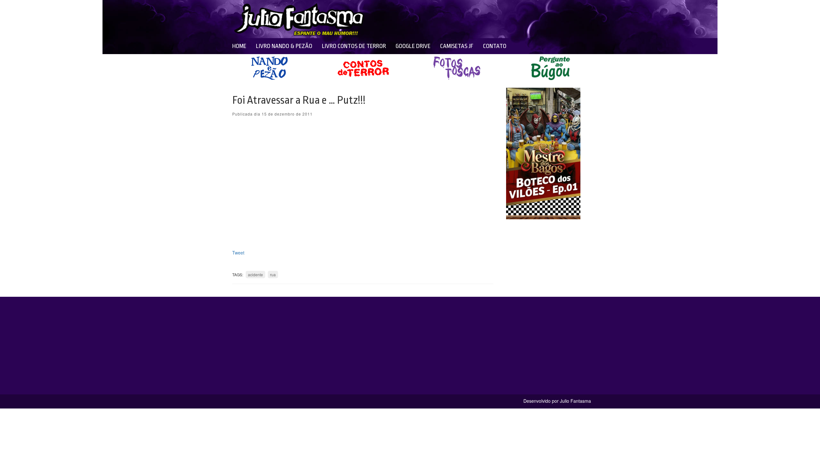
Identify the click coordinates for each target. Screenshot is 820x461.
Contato (494, 46)
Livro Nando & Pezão (284, 46)
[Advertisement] (459, 19)
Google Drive (413, 46)
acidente (255, 274)
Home (239, 46)
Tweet (238, 252)
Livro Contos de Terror (354, 46)
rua (273, 274)
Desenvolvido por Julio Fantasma (557, 401)
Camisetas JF (456, 46)
